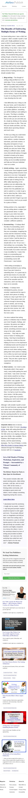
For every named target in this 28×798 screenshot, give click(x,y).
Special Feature (7, 770)
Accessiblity (22, 792)
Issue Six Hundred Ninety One (10, 675)
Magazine (4, 6)
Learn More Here (9, 499)
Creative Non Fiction (8, 672)
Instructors (12, 792)
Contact (21, 787)
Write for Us (3, 787)
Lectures (24, 6)
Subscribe (2, 785)
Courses (11, 787)
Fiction (15, 672)
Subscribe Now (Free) (14, 578)
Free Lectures (12, 785)
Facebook (17, 450)
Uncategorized (15, 770)
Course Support (13, 789)
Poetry (13, 677)
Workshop (14, 6)
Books (1, 789)
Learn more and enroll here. (11, 20)
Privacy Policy (22, 789)
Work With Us (22, 785)
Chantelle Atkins (10, 25)
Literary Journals (7, 677)
